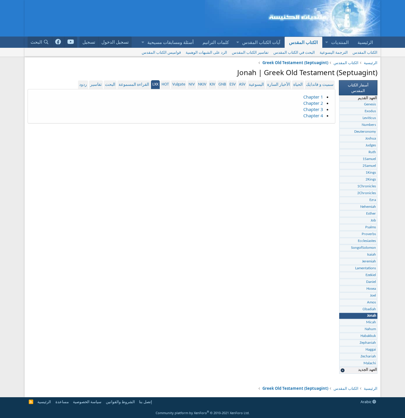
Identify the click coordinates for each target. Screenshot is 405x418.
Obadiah (369, 309)
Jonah (371, 316)
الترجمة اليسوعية (334, 52)
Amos (371, 302)
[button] (326, 42)
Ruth (372, 152)
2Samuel (369, 166)
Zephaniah (368, 343)
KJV (212, 84)
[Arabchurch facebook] (58, 42)
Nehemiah (368, 207)
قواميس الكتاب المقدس (161, 52)
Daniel (371, 282)
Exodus (370, 111)
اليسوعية (256, 85)
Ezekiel (371, 275)
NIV (192, 84)
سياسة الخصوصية (87, 401)
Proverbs (369, 234)
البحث (110, 85)
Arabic (366, 401)
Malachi (369, 363)
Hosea (371, 289)
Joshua (370, 138)
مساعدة (62, 401)
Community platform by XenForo (203, 413)
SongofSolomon (363, 248)
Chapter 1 (313, 97)
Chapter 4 (313, 115)
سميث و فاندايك (320, 85)
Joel (373, 295)
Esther (371, 214)
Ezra (372, 200)
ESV (232, 84)
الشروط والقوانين (120, 401)
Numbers (369, 125)
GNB (222, 84)
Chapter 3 (313, 109)
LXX (155, 84)
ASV (242, 84)
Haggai (371, 350)
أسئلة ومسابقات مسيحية (170, 42)
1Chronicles (366, 186)
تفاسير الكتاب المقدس (250, 52)
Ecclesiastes (367, 241)
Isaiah (371, 254)
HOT (165, 84)
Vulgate (178, 84)
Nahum (370, 329)
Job (373, 220)
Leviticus (369, 118)
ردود (83, 85)
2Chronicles (366, 193)
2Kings (371, 179)
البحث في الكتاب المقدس (294, 52)
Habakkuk (368, 336)
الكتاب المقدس (303, 42)
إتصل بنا (145, 401)
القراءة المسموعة (134, 85)
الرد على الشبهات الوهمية (206, 52)
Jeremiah (369, 261)
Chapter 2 (313, 103)
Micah (371, 322)
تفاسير (96, 85)
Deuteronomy (365, 132)
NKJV (202, 84)
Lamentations (365, 268)
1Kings (371, 173)
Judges (371, 145)
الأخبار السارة (278, 85)
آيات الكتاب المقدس (261, 42)
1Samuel (369, 159)
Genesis (370, 104)
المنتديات (340, 42)
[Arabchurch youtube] (70, 42)
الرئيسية (365, 42)
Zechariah (368, 356)
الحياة (298, 85)
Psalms (370, 227)
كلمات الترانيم (216, 42)
